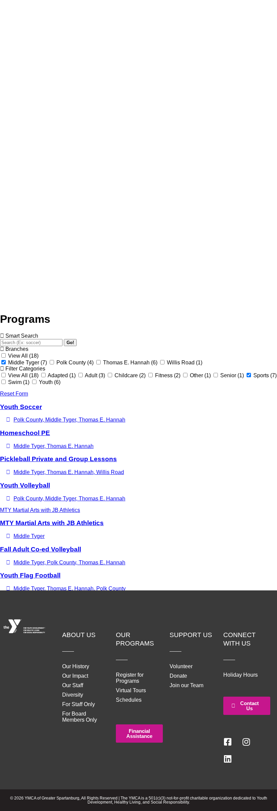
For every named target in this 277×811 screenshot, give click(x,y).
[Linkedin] (227, 758)
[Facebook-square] (227, 742)
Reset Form (14, 394)
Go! (70, 342)
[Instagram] (246, 742)
